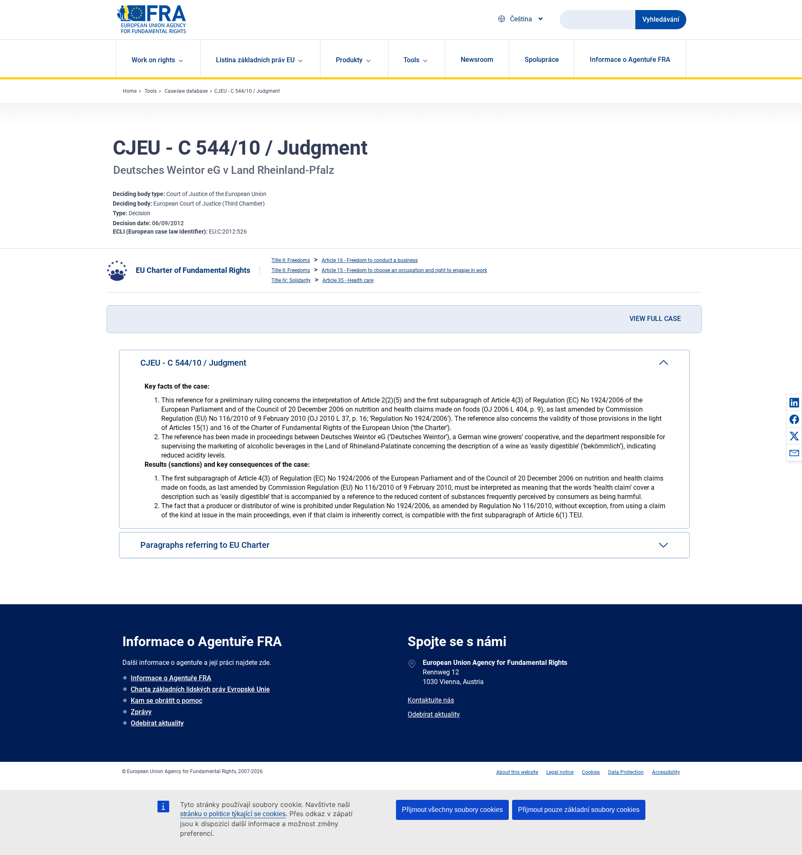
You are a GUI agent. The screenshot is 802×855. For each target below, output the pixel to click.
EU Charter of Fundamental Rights (193, 270)
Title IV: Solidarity (291, 280)
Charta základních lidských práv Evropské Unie (200, 689)
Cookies (591, 772)
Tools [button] (411, 60)
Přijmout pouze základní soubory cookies (579, 809)
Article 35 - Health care (347, 280)
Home (130, 91)
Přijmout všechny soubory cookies (452, 809)
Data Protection (626, 772)
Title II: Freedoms (291, 260)
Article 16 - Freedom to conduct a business (370, 260)
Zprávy (141, 712)
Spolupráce (542, 60)
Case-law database (186, 91)
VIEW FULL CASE (655, 319)
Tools (151, 91)
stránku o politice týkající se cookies (233, 813)
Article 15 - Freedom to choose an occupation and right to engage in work (404, 270)
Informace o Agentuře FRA (630, 60)
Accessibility (666, 772)
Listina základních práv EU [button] (255, 60)
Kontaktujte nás (431, 700)
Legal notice (560, 772)
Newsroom (477, 60)
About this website (517, 772)
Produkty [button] (349, 60)
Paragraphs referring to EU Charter (204, 545)
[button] (794, 402)
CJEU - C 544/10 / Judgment (247, 91)
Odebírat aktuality (157, 723)
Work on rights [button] (153, 60)
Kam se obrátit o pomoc (166, 701)
